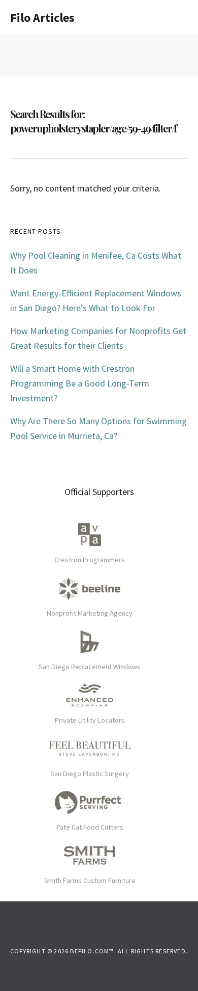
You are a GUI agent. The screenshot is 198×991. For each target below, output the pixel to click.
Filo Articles (42, 17)
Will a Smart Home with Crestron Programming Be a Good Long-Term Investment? (79, 383)
